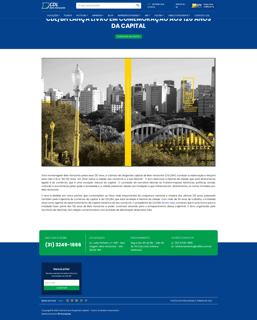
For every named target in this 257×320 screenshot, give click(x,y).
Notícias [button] (81, 15)
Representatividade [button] (128, 15)
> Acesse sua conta (156, 6)
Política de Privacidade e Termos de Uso (191, 300)
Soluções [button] (52, 15)
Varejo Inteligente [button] (178, 15)
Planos (68, 15)
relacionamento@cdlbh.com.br (193, 246)
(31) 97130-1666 (184, 243)
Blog (110, 15)
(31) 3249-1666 (63, 244)
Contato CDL (202, 15)
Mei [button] (146, 15)
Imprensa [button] (97, 15)
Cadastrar (61, 288)
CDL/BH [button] (158, 15)
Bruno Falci (168, 202)
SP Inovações (64, 314)
